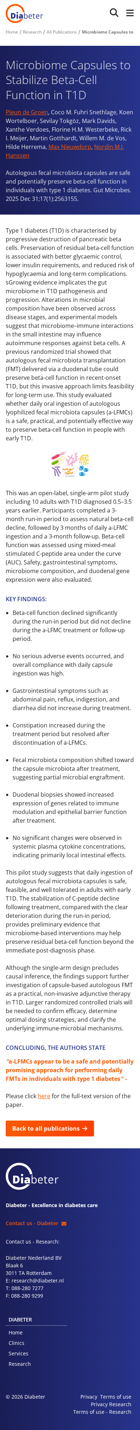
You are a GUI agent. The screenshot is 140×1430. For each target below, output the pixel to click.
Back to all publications (46, 1128)
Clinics (16, 1342)
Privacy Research (111, 1404)
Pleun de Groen (27, 112)
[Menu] (128, 13)
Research (20, 1363)
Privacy (88, 1396)
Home (16, 1332)
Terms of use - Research (102, 1411)
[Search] (114, 12)
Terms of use (115, 1396)
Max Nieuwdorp (69, 147)
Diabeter (24, 13)
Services (18, 1353)
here (44, 1096)
